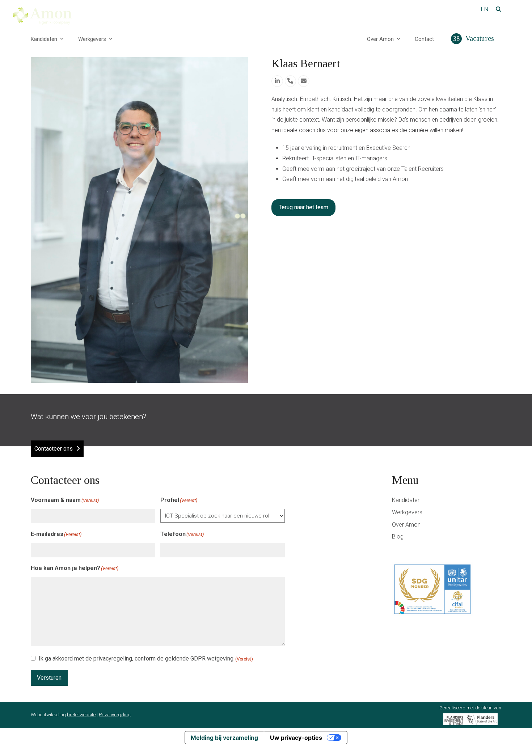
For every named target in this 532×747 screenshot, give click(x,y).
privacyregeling (112, 658)
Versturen (49, 677)
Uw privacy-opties (296, 737)
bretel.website (81, 714)
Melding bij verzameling (224, 737)
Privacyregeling (115, 714)
